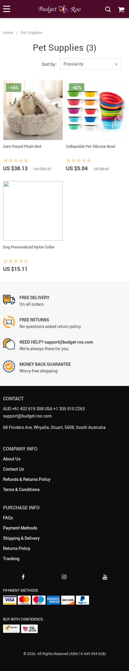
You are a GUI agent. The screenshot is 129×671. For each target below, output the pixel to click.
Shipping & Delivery (21, 538)
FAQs (8, 518)
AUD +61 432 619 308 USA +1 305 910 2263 (44, 408)
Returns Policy (16, 548)
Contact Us (13, 469)
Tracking (11, 558)
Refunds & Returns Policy (26, 479)
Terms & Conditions (21, 489)
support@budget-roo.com (27, 416)
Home (8, 32)
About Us (11, 459)
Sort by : (49, 64)
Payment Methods (20, 528)
